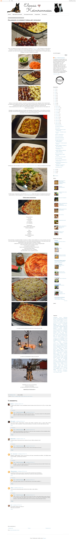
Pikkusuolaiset (56, 353)
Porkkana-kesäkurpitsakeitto (62, 187)
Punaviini (59, 356)
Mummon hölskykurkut (62, 278)
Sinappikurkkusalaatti (62, 220)
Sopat (54, 361)
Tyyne (62, 366)
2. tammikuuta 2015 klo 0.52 (30, 412)
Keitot (58, 331)
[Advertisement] (60, 34)
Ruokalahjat (65, 358)
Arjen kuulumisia (61, 285)
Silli (58, 360)
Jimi (64, 325)
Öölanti (60, 372)
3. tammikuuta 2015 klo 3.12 (30, 462)
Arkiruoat (13, 396)
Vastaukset (13, 410)
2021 (55, 95)
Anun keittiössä (56, 277)
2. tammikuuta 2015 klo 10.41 (22, 471)
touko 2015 (57, 117)
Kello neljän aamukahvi (58, 264)
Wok (58, 371)
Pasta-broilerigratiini (58, 158)
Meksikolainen (59, 346)
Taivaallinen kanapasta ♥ (59, 126)
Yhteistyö (61, 371)
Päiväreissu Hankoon (62, 241)
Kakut (61, 327)
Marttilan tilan (34, 48)
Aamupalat (55, 317)
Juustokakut (61, 326)
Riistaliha (65, 357)
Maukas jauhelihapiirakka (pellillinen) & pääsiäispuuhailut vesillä (63, 204)
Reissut (58, 357)
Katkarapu (55, 331)
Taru (11, 505)
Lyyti (60, 342)
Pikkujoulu (65, 352)
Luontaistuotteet (55, 342)
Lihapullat (55, 340)
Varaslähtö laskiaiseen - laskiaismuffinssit (59, 141)
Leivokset (58, 338)
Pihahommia (60, 352)
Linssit (61, 340)
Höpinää (65, 323)
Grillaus (58, 320)
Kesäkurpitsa (65, 331)
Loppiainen (59, 341)
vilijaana (12, 487)
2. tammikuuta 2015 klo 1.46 (20, 438)
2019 (55, 98)
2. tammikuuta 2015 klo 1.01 (20, 421)
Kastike (57, 330)
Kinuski (54, 333)
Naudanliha (65, 348)
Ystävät (54, 372)
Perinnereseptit (61, 351)
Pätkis (62, 356)
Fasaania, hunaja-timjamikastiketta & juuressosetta (60, 160)
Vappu (54, 368)
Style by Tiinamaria (57, 284)
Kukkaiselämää (13, 438)
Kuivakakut (60, 335)
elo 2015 (57, 112)
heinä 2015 (57, 114)
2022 (55, 93)
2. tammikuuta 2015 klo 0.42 (18, 403)
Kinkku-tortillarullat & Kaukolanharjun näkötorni (62, 227)
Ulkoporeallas (65, 366)
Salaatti (59, 359)
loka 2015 (57, 109)
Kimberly (12, 403)
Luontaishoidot (65, 341)
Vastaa (12, 417)
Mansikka (62, 345)
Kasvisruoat (65, 330)
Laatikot (22, 396)
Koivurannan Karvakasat (28, 14)
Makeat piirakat (63, 343)
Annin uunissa (28, 193)
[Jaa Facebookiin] (21, 394)
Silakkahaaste (55, 360)
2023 (55, 92)
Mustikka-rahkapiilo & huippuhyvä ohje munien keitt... (60, 146)
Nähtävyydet (65, 349)
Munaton (66, 347)
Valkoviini (61, 367)
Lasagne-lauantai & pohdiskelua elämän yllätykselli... (60, 151)
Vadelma (58, 367)
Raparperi (55, 357)
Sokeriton (66, 360)
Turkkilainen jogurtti (56, 366)
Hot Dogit (57, 323)
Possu (28, 396)
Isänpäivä (59, 324)
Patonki (54, 351)
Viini (66, 368)
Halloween (65, 320)
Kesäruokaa (59, 332)
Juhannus (54, 326)
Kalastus (55, 328)
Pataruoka (62, 350)
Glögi (64, 319)
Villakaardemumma (14, 471)
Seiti (62, 359)
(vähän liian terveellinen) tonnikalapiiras (59, 148)
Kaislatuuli (56, 240)
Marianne (54, 346)
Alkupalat (60, 317)
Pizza (26, 396)
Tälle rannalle (13, 421)
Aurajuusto (55, 318)
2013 (55, 171)
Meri (62, 346)
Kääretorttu (55, 336)
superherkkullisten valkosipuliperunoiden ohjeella (28, 165)
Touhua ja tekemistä (62, 365)
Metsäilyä (65, 346)
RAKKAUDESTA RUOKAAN (59, 297)
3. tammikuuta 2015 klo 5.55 (17, 505)
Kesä (61, 331)
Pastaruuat (58, 350)
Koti (54, 335)
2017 (55, 101)
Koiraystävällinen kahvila (63, 333)
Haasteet (61, 320)
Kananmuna (60, 328)
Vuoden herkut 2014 (58, 167)
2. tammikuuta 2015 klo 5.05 (30, 429)
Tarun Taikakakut (57, 290)
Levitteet (66, 339)
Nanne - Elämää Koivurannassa (18, 412)
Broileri (65, 318)
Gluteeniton (60, 319)
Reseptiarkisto (37, 14)
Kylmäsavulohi (64, 335)
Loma (54, 341)
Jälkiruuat (65, 326)
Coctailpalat (16, 396)
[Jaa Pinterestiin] (22, 394)
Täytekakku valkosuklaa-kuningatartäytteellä (62, 292)
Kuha (56, 335)
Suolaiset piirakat (61, 361)
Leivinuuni (55, 338)
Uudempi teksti (10, 528)
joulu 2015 (57, 106)
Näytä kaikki (65, 300)
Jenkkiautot (61, 325)
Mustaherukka (55, 348)
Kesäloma (55, 332)
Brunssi (54, 319)
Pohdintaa (54, 355)
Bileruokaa (62, 318)
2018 (55, 100)
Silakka (66, 359)
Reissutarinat (44, 14)
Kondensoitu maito (64, 334)
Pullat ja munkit (64, 355)
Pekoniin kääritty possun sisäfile (60, 156)
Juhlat (57, 326)
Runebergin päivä (59, 358)
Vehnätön (57, 368)
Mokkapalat (55, 347)
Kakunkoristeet (55, 327)
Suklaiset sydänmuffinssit (59, 134)
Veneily (60, 368)
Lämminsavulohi (65, 342)
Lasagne (62, 336)
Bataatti (58, 318)
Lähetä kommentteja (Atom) (14, 530)
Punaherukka (55, 356)
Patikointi (66, 350)
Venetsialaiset (63, 368)
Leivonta (62, 338)
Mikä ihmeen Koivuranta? (17, 14)
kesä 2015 (57, 115)
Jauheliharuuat (56, 325)
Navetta (54, 349)
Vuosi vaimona (61, 214)
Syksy (66, 361)
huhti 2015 (57, 118)
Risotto (54, 358)
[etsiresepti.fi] (55, 175)
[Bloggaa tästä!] (19, 394)
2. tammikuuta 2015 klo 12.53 (18, 487)
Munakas (62, 347)
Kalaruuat (65, 327)
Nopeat (61, 349)
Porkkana (58, 355)
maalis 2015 (57, 120)
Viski (54, 369)
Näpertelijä (56, 247)
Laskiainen (65, 336)
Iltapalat (54, 324)
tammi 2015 (57, 123)
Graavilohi (54, 320)
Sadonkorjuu (55, 359)
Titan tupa (56, 270)
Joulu (66, 325)
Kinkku (19, 396)
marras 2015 (57, 107)
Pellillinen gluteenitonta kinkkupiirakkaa (63, 209)
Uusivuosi (31, 396)
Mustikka (60, 348)
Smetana (63, 360)
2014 (55, 169)
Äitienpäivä (57, 372)
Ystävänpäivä (65, 371)
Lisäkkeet (63, 340)
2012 (55, 172)
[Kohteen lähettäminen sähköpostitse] (17, 394)
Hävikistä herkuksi (61, 323)
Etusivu (9, 14)
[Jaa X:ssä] (20, 394)
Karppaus (65, 328)
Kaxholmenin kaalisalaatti (59, 137)
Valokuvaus (65, 367)
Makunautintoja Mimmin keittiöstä (60, 260)
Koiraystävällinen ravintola (57, 334)
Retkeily (62, 357)
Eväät (57, 319)
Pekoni (58, 351)
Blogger (44, 538)
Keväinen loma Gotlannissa (61, 232)
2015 (55, 104)
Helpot (61, 321)
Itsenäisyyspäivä (65, 324)
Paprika (54, 350)
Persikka (65, 351)
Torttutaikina (55, 365)
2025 (55, 89)
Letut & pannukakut (61, 339)
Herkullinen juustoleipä (59, 152)
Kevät (63, 332)
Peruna (24, 396)
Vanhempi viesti (48, 528)
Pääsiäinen (65, 356)
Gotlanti (66, 319)
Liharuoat (58, 340)
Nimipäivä (58, 349)
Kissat (58, 333)
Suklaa (56, 361)
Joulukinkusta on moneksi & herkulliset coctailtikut (59, 165)
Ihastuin (60, 248)
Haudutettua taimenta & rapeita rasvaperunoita (60, 130)
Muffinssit (58, 347)
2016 (55, 103)
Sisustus (60, 360)
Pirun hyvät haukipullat (62, 197)
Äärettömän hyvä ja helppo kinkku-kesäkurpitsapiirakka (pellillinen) (62, 182)
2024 (55, 90)
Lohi (66, 340)
